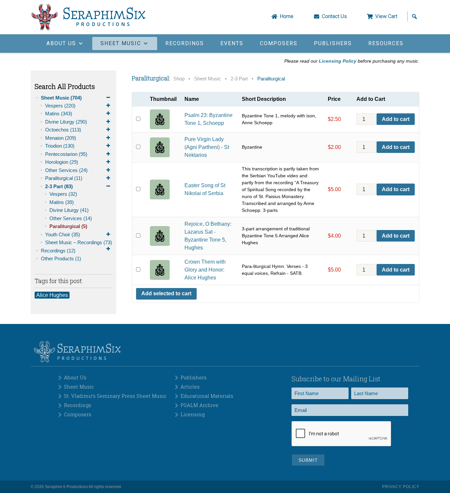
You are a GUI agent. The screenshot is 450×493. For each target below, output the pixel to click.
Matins (58, 113)
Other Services (66, 170)
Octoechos (63, 129)
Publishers (333, 43)
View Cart (386, 16)
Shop (178, 78)
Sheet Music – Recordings (78, 242)
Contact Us (334, 16)
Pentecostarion (66, 154)
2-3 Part (59, 186)
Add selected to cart (166, 293)
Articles (190, 386)
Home (287, 16)
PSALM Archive (199, 405)
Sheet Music (61, 98)
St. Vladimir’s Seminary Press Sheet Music (115, 395)
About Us (75, 377)
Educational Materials (207, 395)
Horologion (61, 162)
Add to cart (395, 119)
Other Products (61, 258)
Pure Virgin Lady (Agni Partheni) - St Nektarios (206, 147)
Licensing (193, 414)
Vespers (60, 105)
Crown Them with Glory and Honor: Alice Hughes (205, 269)
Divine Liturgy (66, 122)
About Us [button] (61, 43)
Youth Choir (62, 234)
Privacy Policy (400, 486)
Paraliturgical (63, 178)
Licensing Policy (337, 61)
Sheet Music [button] (120, 43)
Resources (386, 43)
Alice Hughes (52, 295)
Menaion (60, 138)
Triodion (59, 146)
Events (231, 43)
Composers (278, 43)
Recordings (184, 43)
